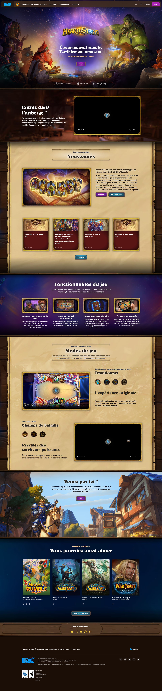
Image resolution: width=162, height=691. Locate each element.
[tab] (98, 382)
